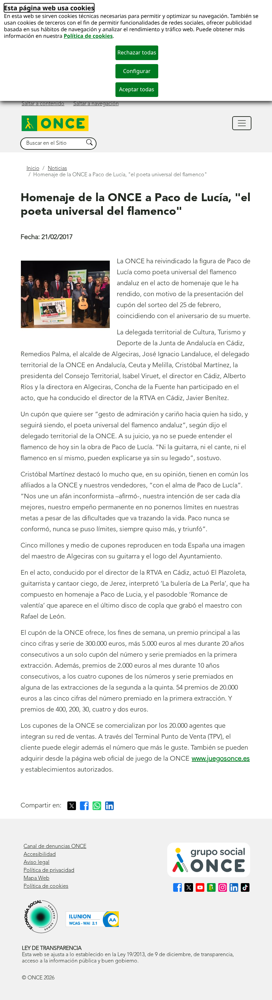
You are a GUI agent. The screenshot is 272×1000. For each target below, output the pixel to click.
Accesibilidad (40, 854)
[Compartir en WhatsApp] (97, 806)
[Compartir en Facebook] (84, 806)
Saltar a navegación (96, 104)
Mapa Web (36, 878)
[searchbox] (52, 143)
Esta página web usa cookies (49, 8)
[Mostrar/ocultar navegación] (241, 123)
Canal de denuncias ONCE (55, 846)
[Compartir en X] (72, 806)
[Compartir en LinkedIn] (109, 806)
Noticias (57, 168)
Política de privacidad (49, 870)
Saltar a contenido (43, 104)
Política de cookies (88, 36)
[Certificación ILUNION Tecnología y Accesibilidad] (92, 919)
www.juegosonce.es (221, 759)
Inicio (33, 168)
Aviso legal (36, 862)
